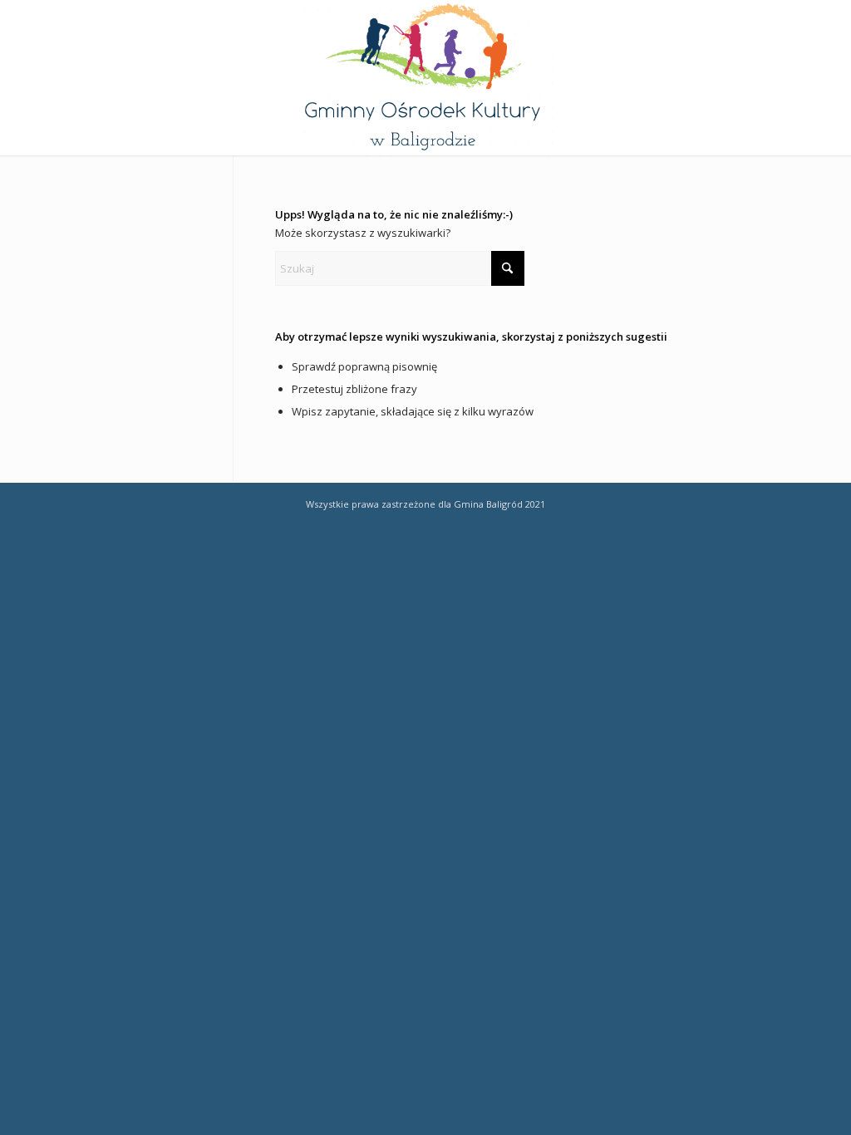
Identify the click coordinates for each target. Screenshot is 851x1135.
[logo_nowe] (425, 77)
